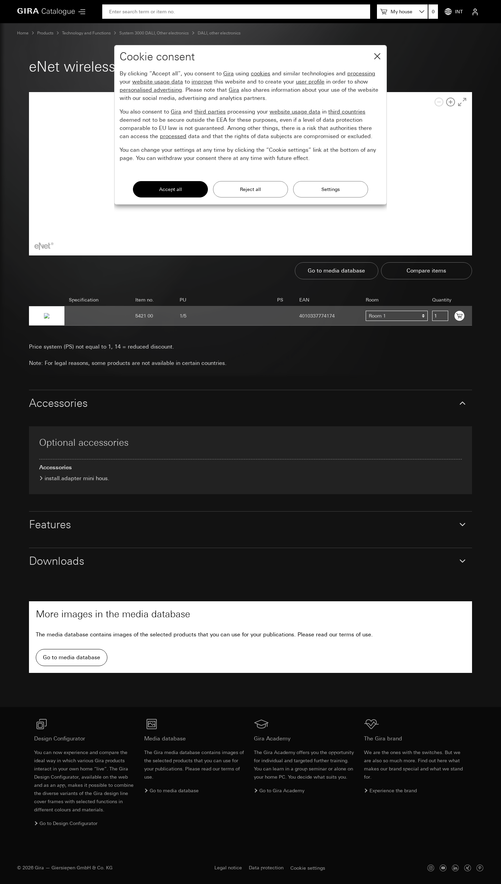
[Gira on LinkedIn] (455, 868)
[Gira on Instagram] (431, 868)
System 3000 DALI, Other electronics (154, 33)
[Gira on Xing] (468, 868)
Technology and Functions (86, 33)
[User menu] (475, 11)
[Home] (46, 11)
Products (45, 33)
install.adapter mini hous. (77, 478)
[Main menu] (80, 12)
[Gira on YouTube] (443, 868)
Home (23, 33)
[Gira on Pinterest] (480, 868)
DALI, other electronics (219, 33)
